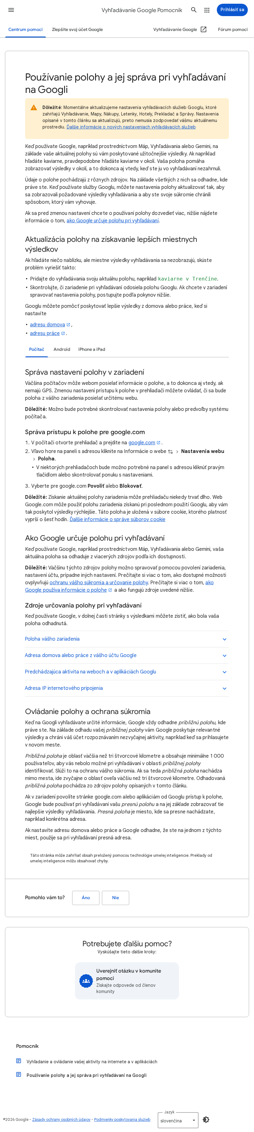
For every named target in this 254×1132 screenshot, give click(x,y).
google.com (142, 443)
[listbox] (178, 1120)
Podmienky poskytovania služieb (122, 1119)
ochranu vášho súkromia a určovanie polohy (99, 583)
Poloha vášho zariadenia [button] (52, 639)
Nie (115, 897)
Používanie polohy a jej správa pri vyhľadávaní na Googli (87, 1075)
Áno (86, 897)
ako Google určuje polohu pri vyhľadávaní (112, 221)
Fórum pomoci (233, 29)
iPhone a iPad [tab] (91, 349)
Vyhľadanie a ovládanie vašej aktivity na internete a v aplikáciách (92, 1062)
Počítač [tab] (36, 349)
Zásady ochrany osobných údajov (61, 1119)
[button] (11, 9)
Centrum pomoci (25, 29)
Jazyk (169, 1112)
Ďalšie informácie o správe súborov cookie (117, 519)
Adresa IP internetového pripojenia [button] (64, 688)
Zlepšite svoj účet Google (77, 29)
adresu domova (47, 325)
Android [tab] (62, 349)
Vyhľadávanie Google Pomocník (142, 10)
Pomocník (27, 1046)
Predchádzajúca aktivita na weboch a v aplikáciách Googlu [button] (90, 672)
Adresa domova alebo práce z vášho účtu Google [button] (81, 655)
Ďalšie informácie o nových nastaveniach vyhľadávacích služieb (131, 127)
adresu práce (45, 333)
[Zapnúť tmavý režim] (206, 1119)
